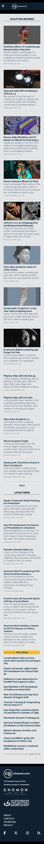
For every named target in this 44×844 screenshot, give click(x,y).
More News (22, 652)
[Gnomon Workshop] (16, 803)
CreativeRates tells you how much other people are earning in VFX (22, 661)
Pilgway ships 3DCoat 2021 (18, 397)
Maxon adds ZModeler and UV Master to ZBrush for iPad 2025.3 (21, 138)
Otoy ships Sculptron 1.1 (17, 419)
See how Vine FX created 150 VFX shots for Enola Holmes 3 (22, 572)
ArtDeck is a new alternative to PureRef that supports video (21, 680)
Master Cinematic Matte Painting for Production (22, 502)
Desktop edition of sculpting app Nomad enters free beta (22, 48)
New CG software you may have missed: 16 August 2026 (21, 696)
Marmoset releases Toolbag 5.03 (21, 717)
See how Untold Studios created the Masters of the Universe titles (22, 724)
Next (22, 485)
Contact (9, 818)
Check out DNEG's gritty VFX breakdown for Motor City (19, 739)
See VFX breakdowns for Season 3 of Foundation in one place (21, 526)
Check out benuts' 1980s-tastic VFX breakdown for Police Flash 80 (21, 671)
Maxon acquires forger (16, 441)
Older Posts (34, 754)
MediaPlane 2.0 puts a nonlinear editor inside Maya (21, 747)
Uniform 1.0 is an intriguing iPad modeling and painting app (21, 224)
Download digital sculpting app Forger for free (21, 351)
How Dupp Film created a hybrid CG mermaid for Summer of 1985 (21, 711)
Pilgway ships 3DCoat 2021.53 (20, 375)
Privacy (8, 825)
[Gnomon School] (15, 792)
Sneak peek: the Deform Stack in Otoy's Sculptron (21, 464)
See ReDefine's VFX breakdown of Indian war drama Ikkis (21, 688)
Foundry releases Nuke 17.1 (18, 549)
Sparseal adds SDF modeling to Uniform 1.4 (21, 92)
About (7, 815)
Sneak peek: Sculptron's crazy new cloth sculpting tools (20, 309)
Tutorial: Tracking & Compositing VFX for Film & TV (22, 703)
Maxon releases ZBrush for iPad (21, 181)
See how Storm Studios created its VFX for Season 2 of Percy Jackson (21, 628)
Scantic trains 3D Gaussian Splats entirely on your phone (22, 600)
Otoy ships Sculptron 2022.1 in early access (20, 268)
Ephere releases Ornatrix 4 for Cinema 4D (20, 732)
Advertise (10, 822)
